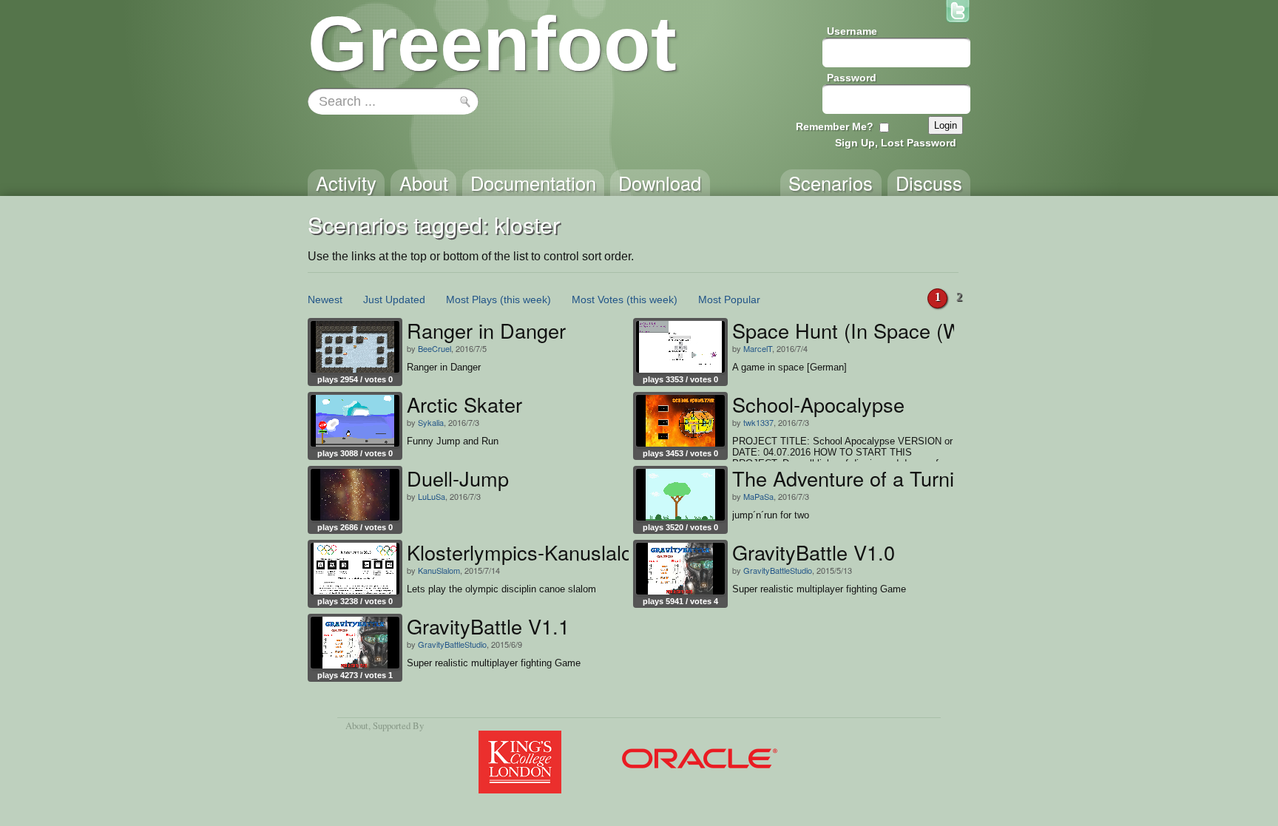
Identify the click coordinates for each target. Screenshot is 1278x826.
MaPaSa (758, 496)
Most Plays (471, 299)
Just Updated (394, 299)
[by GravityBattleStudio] (680, 568)
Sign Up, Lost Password (895, 143)
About (356, 725)
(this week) (525, 299)
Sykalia (431, 422)
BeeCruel (434, 348)
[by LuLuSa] (355, 494)
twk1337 (758, 422)
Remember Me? (834, 126)
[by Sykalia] (355, 420)
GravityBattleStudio (777, 570)
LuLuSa (431, 496)
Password (851, 78)
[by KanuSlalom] (355, 568)
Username (852, 31)
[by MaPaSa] (680, 494)
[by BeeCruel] (355, 346)
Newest (325, 299)
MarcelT (757, 348)
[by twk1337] (680, 420)
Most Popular (729, 299)
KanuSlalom (439, 570)
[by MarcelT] (680, 346)
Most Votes (597, 299)
